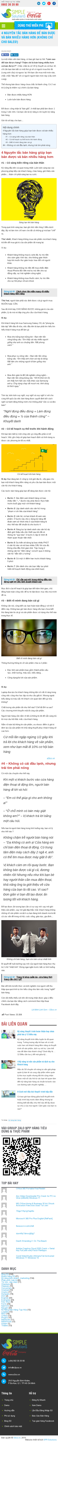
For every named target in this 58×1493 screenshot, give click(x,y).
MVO (3, 1313)
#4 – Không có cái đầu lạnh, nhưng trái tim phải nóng (26, 145)
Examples (5, 1300)
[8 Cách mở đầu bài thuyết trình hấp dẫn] (8, 1094)
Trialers (4, 1325)
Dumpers (5, 1294)
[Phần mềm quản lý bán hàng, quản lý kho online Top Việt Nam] (21, 19)
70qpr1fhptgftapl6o (25, 1211)
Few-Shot (5, 1302)
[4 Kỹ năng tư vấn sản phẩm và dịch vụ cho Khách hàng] (8, 1064)
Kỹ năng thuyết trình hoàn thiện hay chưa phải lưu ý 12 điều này (35, 1033)
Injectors (5, 1306)
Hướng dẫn (9, 1410)
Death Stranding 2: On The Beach (31, 1241)
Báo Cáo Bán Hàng (40, 1416)
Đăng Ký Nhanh (38, 1400)
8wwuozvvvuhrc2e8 (25, 1226)
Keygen (4, 1308)
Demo (6, 1405)
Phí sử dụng (9, 1416)
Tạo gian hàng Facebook (43, 1421)
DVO (3, 1296)
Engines (4, 1298)
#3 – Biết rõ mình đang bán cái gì (19, 142)
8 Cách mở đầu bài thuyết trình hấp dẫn (35, 1091)
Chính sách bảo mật (13, 1426)
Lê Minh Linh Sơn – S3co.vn (44, 1009)
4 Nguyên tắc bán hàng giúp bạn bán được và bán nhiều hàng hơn (28, 132)
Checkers (5, 1284)
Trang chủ (8, 1400)
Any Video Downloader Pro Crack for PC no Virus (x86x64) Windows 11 (36, 1197)
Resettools (6, 1321)
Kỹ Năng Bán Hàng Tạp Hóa (14, 1310)
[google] (49, 3)
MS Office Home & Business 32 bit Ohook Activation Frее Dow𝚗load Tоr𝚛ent (35, 1204)
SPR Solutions (50, 1440)
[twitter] (43, 3)
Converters (6, 1288)
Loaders (5, 1312)
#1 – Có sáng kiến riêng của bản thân (20, 137)
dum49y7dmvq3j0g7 (25, 1233)
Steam (4, 1323)
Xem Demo (36, 1405)
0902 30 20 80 (10, 4)
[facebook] (54, 3)
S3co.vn (17, 1438)
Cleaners (5, 1286)
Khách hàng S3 (8, 1276)
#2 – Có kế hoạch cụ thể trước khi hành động (24, 139)
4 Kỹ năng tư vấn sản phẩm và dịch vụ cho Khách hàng (35, 1063)
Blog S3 (4, 1274)
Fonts (4, 1304)
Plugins (4, 1317)
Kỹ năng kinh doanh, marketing (15, 1278)
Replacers (5, 1319)
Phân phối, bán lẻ (9, 1280)
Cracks (4, 1292)
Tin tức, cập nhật (9, 1282)
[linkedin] (38, 3)
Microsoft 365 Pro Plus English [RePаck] (34, 1218)
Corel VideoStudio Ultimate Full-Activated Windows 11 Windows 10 (35, 1257)
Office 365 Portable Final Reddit (30, 1188)
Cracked (5, 1290)
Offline (4, 1316)
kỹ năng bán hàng (14, 1120)
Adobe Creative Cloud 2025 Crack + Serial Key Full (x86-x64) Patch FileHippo (35, 1249)
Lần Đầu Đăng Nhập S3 (42, 1410)
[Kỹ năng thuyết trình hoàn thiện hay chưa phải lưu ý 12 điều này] (8, 1034)
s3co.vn (51, 758)
